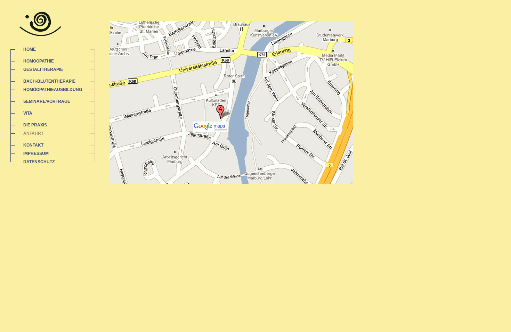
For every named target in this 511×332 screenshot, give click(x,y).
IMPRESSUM (36, 153)
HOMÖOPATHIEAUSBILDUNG (52, 89)
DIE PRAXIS (35, 125)
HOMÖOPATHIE (38, 61)
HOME (29, 49)
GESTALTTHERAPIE (43, 69)
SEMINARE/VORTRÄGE (46, 101)
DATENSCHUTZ (39, 161)
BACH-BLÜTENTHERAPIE (49, 81)
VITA (27, 113)
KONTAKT (33, 145)
